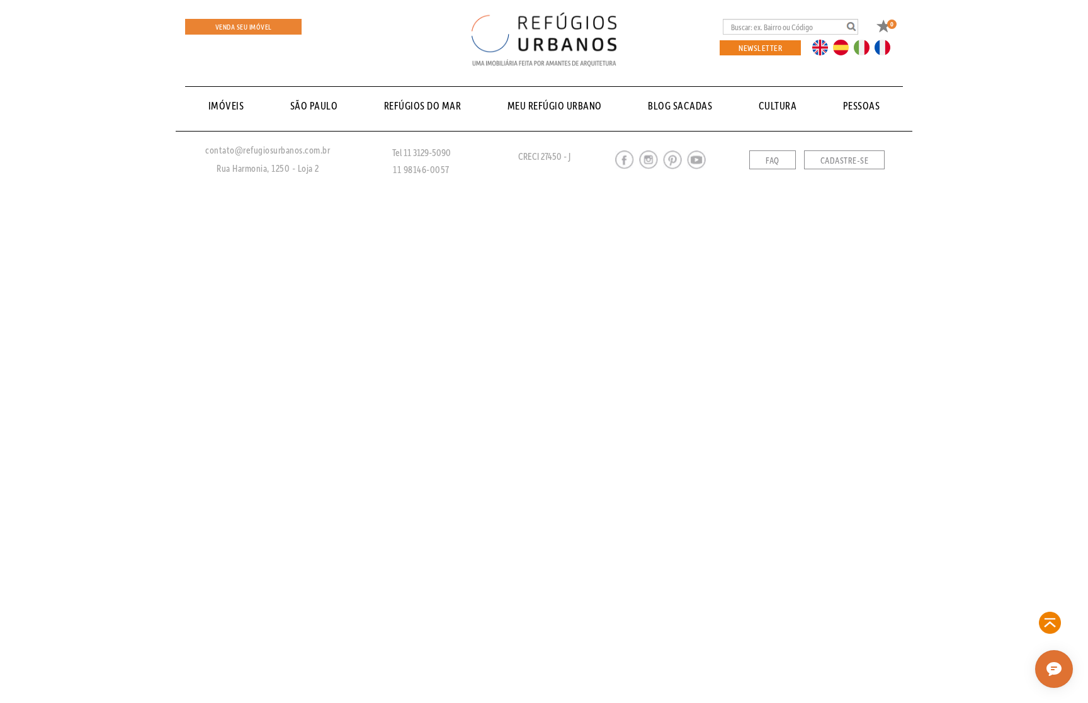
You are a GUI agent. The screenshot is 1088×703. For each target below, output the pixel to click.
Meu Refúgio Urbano (554, 105)
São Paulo (314, 105)
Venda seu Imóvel (243, 26)
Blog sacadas (680, 105)
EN (823, 46)
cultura (778, 105)
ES (844, 46)
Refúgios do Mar (423, 105)
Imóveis (226, 105)
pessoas (861, 105)
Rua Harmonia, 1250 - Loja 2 (268, 168)
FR (885, 46)
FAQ (772, 160)
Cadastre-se (844, 160)
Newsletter (760, 47)
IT (866, 46)
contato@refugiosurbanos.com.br (267, 149)
